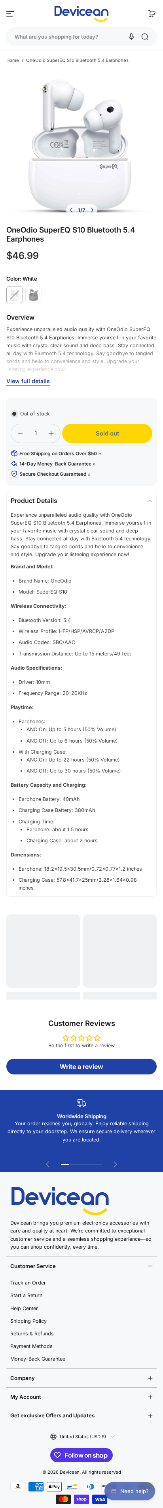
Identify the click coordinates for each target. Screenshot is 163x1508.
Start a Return (26, 1295)
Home (12, 60)
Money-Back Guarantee (37, 1359)
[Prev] (71, 210)
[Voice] (131, 36)
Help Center (24, 1308)
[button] (152, 14)
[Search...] (144, 36)
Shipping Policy (28, 1321)
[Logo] (81, 13)
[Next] (92, 210)
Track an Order (28, 1283)
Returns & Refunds (32, 1334)
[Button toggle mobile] (11, 14)
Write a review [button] (81, 1066)
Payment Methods (31, 1346)
